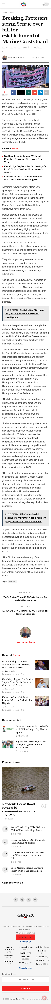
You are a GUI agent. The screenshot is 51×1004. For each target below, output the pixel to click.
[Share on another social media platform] (46, 92)
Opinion (39, 947)
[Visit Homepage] (23, 4)
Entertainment (26, 947)
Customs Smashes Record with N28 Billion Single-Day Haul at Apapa (32, 729)
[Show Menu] (3, 4)
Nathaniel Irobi (17, 58)
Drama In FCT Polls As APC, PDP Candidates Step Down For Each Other (27, 855)
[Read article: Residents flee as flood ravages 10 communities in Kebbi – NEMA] (25, 783)
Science (40, 957)
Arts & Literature (9, 948)
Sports (39, 964)
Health (23, 953)
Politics (42, 951)
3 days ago (22, 751)
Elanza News (14, 999)
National (25, 957)
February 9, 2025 (36, 58)
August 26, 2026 (11, 674)
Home (4, 13)
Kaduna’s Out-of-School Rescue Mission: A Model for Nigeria (17, 700)
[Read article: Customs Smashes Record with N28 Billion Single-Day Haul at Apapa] (7, 729)
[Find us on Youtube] (35, 899)
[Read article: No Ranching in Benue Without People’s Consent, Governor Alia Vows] (42, 665)
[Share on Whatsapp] (28, 92)
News (12, 13)
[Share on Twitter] (21, 92)
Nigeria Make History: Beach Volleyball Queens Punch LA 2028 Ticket (31, 744)
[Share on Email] (34, 92)
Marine (12, 582)
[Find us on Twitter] (28, 900)
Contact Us (25, 937)
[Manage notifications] (44, 998)
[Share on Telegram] (40, 92)
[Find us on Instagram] (22, 899)
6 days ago (22, 736)
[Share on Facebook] (13, 92)
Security (39, 960)
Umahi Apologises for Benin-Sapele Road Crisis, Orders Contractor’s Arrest (25, 169)
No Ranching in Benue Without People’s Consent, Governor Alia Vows (23, 159)
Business (8, 955)
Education (9, 961)
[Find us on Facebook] (15, 899)
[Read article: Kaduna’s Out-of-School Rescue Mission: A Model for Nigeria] (42, 701)
